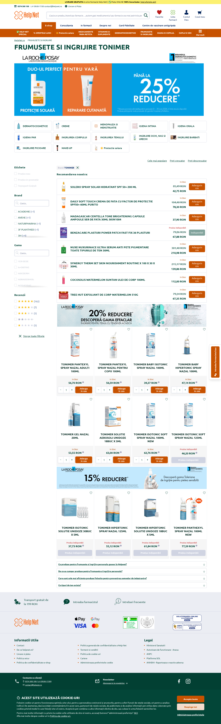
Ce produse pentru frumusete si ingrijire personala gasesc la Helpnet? (92, 564)
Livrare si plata (23, 654)
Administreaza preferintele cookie (96, 662)
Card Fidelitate (127, 25)
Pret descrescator (197, 160)
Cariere (83, 658)
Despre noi (105, 25)
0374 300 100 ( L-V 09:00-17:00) (38, 681)
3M (19, 235)
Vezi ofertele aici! (148, 2)
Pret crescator (177, 160)
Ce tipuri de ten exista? (69, 585)
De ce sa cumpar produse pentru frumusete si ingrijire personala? (90, 571)
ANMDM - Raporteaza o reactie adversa (165, 662)
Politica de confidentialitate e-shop (33, 662)
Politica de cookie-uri (90, 654)
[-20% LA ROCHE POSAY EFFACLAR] (132, 315)
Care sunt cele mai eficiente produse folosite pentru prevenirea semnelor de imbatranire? (102, 578)
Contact (20, 645)
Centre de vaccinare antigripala (158, 25)
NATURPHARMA (27, 223)
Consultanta (66, 25)
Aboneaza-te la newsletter (114, 683)
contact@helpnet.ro (33, 685)
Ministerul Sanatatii (156, 645)
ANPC (149, 654)
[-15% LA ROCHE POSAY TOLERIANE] (132, 478)
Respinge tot (190, 706)
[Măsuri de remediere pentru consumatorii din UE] (187, 618)
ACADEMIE (24, 211)
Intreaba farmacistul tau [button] (215, 360)
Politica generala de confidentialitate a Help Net (103, 645)
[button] (186, 15)
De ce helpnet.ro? (25, 649)
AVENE (22, 217)
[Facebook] (179, 681)
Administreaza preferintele (190, 714)
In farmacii (86, 25)
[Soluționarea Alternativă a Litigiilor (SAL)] (187, 626)
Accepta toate (191, 699)
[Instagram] (188, 681)
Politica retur (23, 658)
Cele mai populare (157, 160)
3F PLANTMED (26, 229)
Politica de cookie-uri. (60, 716)
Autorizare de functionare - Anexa (162, 649)
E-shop (48, 25)
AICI (136, 713)
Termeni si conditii (89, 649)
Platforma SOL (153, 658)
